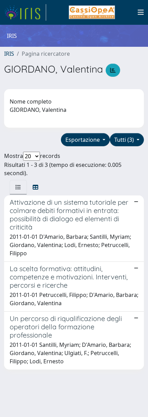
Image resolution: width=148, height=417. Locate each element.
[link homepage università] (91, 12)
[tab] (18, 187)
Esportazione (83, 139)
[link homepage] (25, 12)
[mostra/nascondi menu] (141, 12)
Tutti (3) (124, 139)
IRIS (9, 53)
